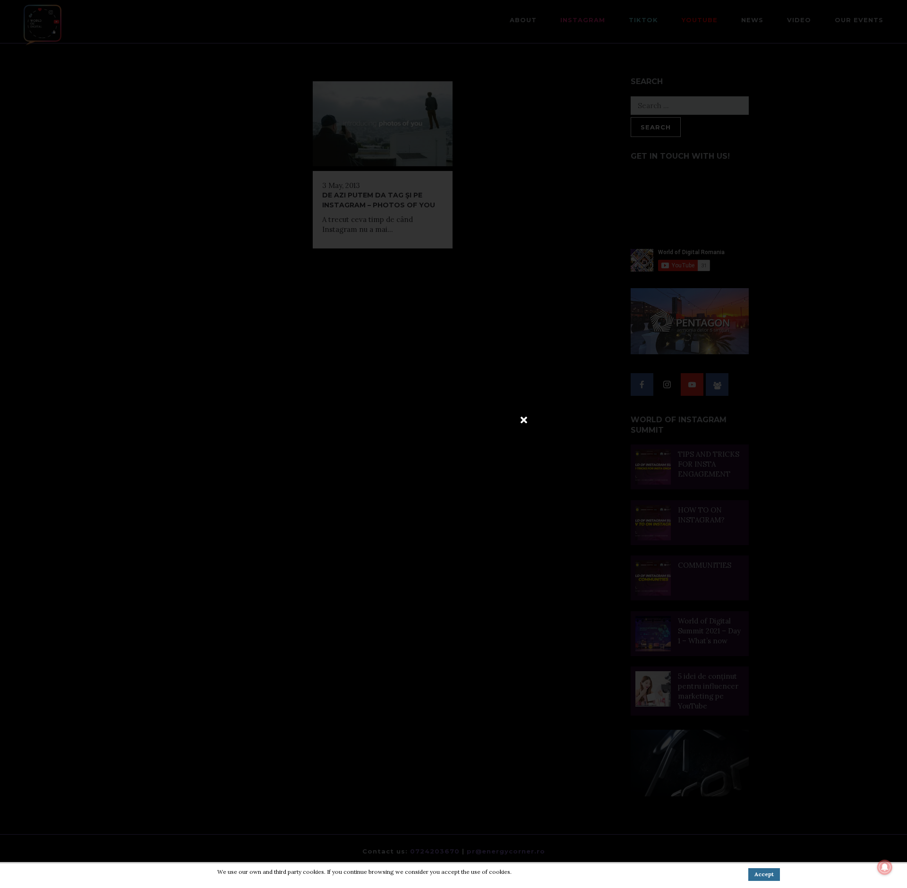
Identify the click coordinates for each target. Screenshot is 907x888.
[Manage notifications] (884, 867)
